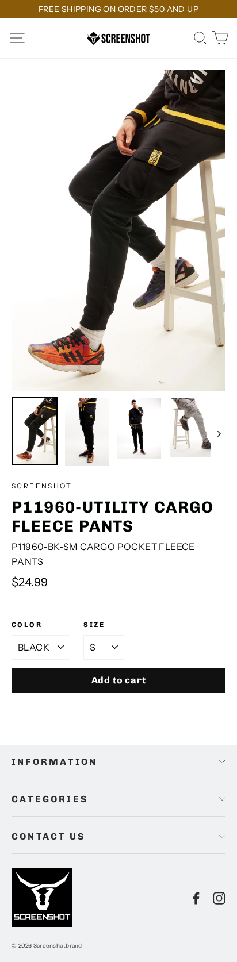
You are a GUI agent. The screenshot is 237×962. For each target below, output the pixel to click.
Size (94, 625)
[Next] (218, 433)
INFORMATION (54, 761)
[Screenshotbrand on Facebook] (196, 897)
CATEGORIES (50, 799)
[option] (118, 230)
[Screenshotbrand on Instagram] (219, 897)
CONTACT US (48, 836)
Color (27, 625)
